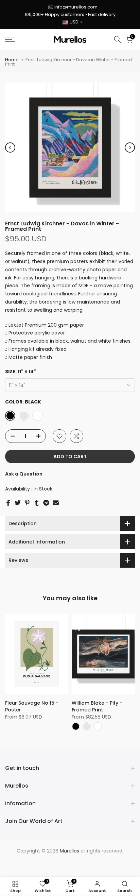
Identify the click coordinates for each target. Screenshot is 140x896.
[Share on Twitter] (18, 503)
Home (12, 59)
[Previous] (10, 147)
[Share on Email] (56, 503)
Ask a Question (23, 473)
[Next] (130, 147)
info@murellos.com (76, 7)
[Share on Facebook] (8, 503)
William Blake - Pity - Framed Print (97, 706)
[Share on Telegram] (46, 503)
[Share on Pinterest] (27, 503)
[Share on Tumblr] (37, 503)
